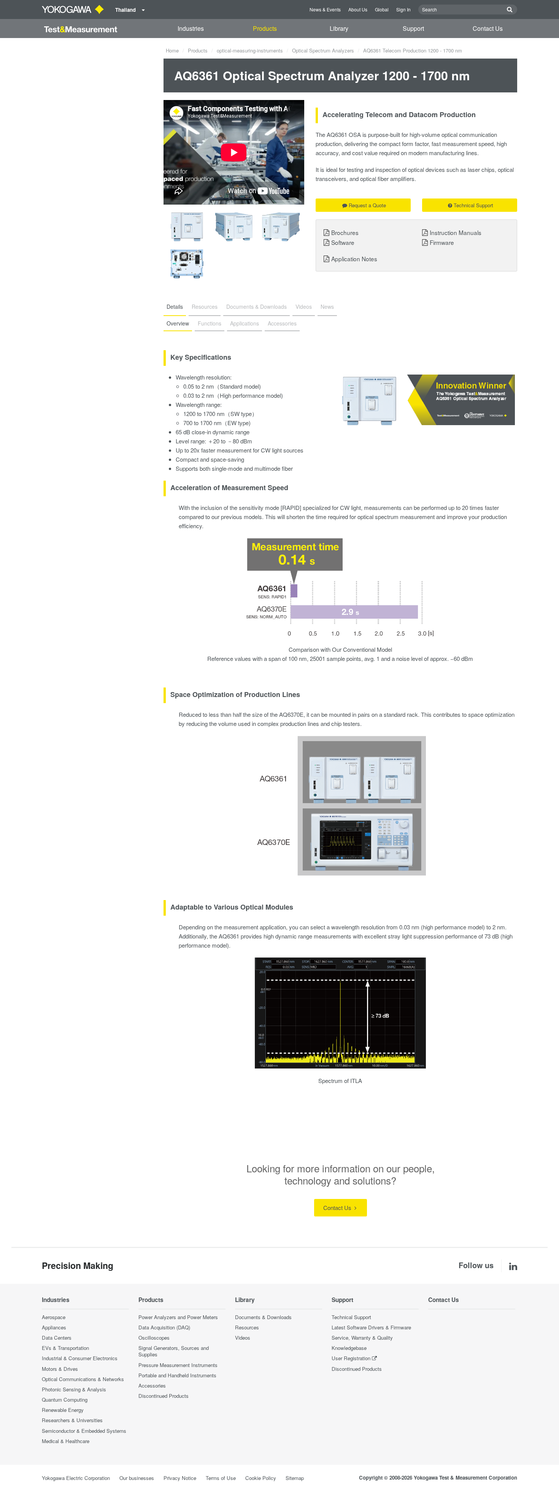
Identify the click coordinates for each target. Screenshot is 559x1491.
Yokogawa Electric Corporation (76, 1477)
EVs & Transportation (65, 1347)
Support (413, 28)
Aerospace (53, 1317)
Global (382, 9)
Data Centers (56, 1337)
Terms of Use (221, 1477)
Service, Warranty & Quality (362, 1337)
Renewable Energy (63, 1409)
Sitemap (295, 1477)
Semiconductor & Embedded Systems (84, 1430)
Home (172, 50)
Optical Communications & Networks (83, 1379)
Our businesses (136, 1477)
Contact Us (488, 28)
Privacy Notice (180, 1477)
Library (339, 28)
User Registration (351, 1358)
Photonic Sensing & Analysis (74, 1389)
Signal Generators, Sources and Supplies (173, 1351)
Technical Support (473, 205)
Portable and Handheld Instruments (177, 1375)
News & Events (325, 9)
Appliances (54, 1327)
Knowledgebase (349, 1347)
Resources (247, 1327)
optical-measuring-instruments (250, 50)
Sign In (403, 9)
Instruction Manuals (455, 232)
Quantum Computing (64, 1399)
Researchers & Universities (72, 1420)
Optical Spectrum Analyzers (323, 50)
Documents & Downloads (263, 1317)
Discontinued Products (163, 1395)
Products (265, 28)
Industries (191, 28)
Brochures (345, 232)
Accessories (152, 1385)
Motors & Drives (60, 1368)
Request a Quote (367, 205)
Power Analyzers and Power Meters (178, 1317)
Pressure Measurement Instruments (178, 1365)
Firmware (442, 242)
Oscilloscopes (154, 1337)
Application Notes (354, 258)
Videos (242, 1337)
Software (342, 242)
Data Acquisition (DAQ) (164, 1327)
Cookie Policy (260, 1477)
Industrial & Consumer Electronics (80, 1358)
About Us (357, 9)
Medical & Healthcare (65, 1441)
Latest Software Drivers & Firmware (371, 1327)
